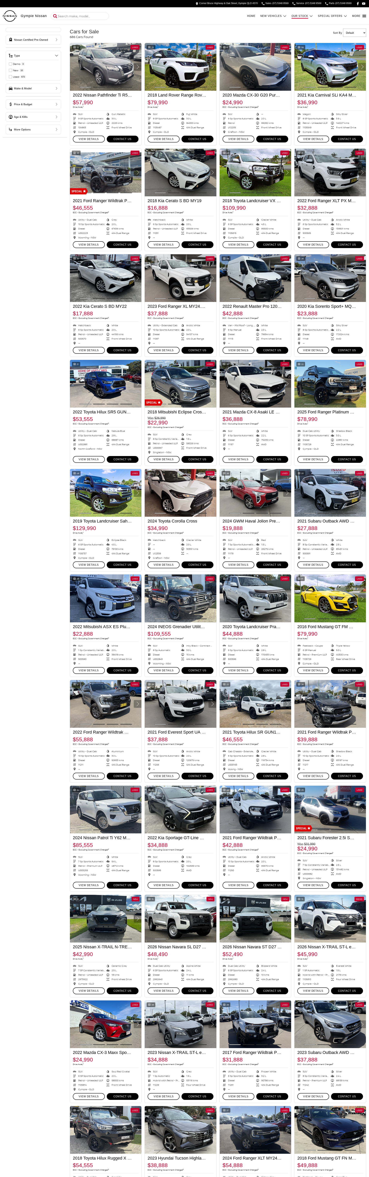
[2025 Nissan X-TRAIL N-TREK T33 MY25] (105, 918)
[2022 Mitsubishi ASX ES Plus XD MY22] (105, 598)
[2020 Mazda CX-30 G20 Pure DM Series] (255, 67)
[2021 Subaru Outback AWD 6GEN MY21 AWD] (330, 493)
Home (251, 16)
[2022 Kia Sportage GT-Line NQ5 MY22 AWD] (180, 809)
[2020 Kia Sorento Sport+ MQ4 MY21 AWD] (330, 278)
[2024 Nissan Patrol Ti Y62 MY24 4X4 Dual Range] (105, 809)
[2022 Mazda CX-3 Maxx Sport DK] (105, 1024)
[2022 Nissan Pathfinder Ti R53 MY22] (105, 67)
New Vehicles (271, 16)
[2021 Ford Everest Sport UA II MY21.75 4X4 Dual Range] (180, 704)
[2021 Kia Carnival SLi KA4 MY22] (330, 67)
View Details (89, 139)
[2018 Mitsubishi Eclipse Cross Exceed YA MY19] (180, 384)
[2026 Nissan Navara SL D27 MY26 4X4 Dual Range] (180, 918)
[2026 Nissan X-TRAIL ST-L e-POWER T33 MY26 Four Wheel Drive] (330, 918)
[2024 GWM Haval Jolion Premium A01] (255, 493)
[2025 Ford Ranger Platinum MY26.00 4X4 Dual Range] (330, 384)
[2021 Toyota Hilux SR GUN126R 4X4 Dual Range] (255, 704)
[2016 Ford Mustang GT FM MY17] (330, 598)
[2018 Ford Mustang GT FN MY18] (330, 1130)
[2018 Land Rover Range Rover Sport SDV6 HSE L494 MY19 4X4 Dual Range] (180, 67)
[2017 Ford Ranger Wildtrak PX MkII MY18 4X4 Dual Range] (255, 1024)
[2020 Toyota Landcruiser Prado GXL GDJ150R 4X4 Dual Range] (255, 598)
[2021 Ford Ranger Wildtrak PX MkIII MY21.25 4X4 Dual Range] (105, 172)
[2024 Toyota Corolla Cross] (180, 493)
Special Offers (330, 16)
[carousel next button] (137, 67)
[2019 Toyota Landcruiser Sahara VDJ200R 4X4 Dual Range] (105, 493)
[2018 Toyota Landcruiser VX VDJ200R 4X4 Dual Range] (255, 172)
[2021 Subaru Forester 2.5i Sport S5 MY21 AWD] (330, 809)
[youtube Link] (363, 3)
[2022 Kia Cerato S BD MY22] (105, 278)
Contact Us (123, 139)
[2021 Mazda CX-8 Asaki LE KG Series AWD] (255, 384)
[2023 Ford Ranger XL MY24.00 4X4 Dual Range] (180, 278)
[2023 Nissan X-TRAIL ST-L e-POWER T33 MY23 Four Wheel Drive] (180, 1024)
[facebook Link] (357, 3)
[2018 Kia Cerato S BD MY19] (180, 172)
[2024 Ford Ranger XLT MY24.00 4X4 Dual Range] (255, 1130)
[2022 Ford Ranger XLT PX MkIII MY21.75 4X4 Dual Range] (330, 172)
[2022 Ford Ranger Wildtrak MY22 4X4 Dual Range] (105, 704)
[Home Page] (10, 16)
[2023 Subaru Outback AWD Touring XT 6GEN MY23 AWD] (330, 1024)
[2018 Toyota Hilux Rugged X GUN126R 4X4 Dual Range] (105, 1130)
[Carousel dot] (85, 87)
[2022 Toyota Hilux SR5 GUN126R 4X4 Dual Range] (105, 384)
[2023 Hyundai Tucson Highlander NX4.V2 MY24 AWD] (180, 1130)
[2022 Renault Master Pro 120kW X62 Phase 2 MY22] (255, 278)
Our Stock (300, 16)
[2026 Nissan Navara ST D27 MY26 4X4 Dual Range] (255, 918)
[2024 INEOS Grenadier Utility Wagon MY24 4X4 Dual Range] (180, 598)
